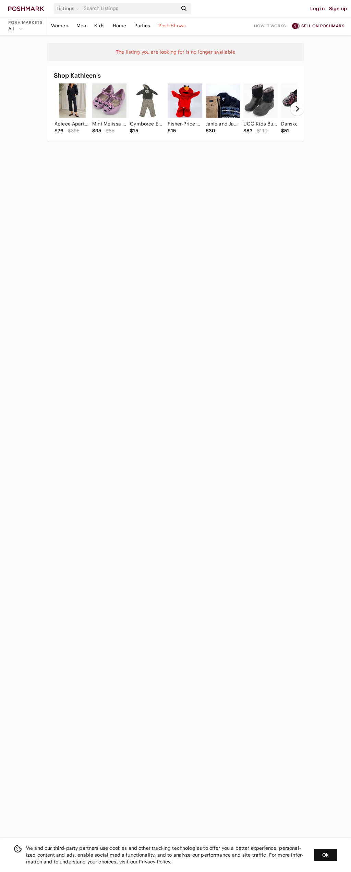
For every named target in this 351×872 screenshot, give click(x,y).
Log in (317, 8)
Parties (142, 26)
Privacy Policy (154, 862)
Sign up (338, 8)
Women (59, 26)
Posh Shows (172, 26)
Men (81, 26)
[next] (297, 109)
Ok (325, 855)
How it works (270, 25)
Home (119, 26)
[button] (69, 8)
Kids (99, 26)
